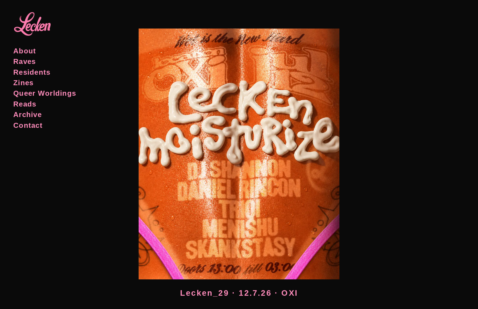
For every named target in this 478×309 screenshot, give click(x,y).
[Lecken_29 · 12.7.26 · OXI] (239, 128)
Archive (27, 114)
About (24, 51)
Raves (24, 61)
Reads (24, 104)
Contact (28, 125)
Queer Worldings (44, 93)
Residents (32, 72)
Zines (23, 83)
